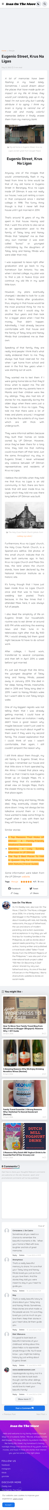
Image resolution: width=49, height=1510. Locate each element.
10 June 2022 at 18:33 (34, 1365)
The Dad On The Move (11, 1490)
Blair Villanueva (19, 1334)
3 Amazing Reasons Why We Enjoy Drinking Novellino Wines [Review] (23, 1070)
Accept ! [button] (8, 1505)
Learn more (18, 1498)
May (14, 1295)
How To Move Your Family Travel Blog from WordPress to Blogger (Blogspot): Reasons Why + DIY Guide (23, 1028)
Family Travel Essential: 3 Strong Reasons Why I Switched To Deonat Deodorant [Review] (22, 1111)
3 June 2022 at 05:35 (34, 1255)
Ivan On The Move (22, 902)
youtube (5, 1476)
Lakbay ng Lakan (24, 536)
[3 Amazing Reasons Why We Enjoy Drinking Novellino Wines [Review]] (24, 1053)
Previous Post (10, 1414)
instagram (6, 1468)
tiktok (4, 1472)
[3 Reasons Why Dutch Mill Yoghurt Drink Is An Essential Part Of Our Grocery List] (24, 1136)
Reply (15, 1255)
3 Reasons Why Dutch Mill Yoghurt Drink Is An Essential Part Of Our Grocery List (24, 1153)
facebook (6, 1465)
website (26, 876)
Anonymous (18, 1260)
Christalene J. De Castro (23, 1230)
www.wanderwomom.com (24, 1370)
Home (4, 51)
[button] (4, 4)
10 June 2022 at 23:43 (34, 1394)
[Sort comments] (41, 1226)
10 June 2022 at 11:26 (34, 1330)
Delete (21, 1255)
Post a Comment (24, 1408)
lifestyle (12, 51)
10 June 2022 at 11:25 (34, 1291)
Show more (23, 1399)
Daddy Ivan (7, 1486)
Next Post (40, 1414)
